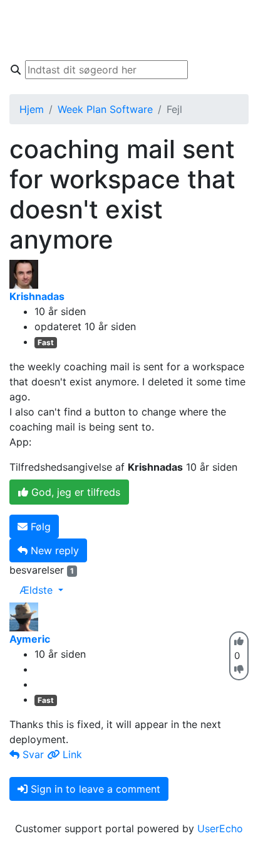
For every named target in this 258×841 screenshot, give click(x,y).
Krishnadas (36, 296)
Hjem (31, 109)
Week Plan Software (105, 109)
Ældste (37, 590)
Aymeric (29, 639)
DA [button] (232, 17)
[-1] (239, 669)
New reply (53, 550)
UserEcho (220, 828)
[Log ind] (236, 42)
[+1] (239, 641)
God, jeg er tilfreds (74, 492)
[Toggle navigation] (27, 30)
